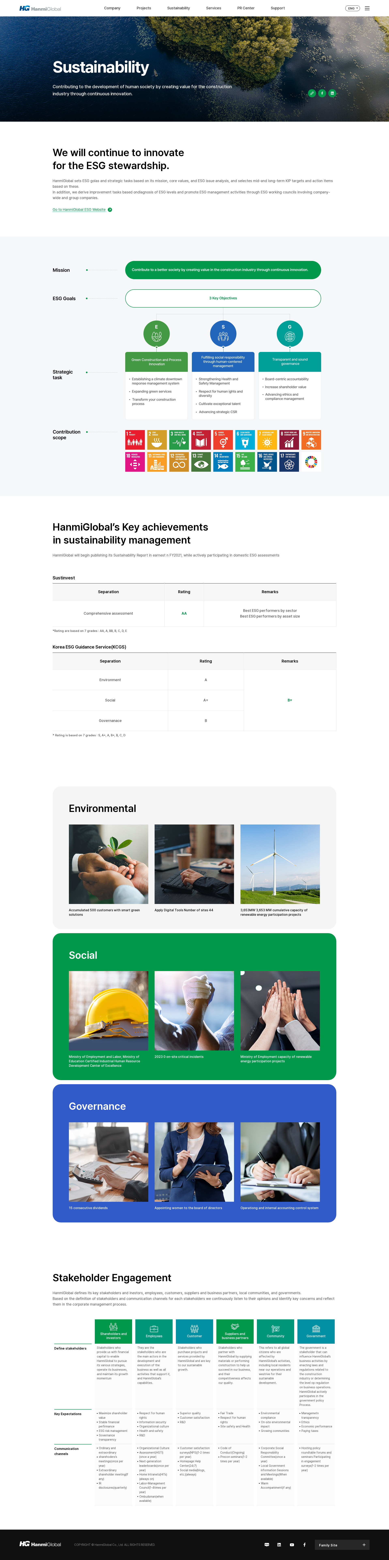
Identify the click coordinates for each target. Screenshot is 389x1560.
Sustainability (178, 8)
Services (213, 8)
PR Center (246, 8)
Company (112, 8)
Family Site (328, 1545)
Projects (144, 8)
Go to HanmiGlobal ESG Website (79, 209)
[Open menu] (367, 8)
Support (278, 8)
